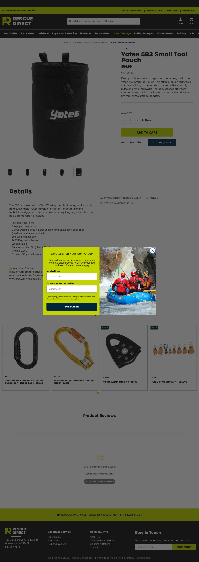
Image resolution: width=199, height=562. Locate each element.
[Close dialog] (152, 250)
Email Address (53, 271)
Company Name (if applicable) (60, 283)
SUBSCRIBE (72, 306)
